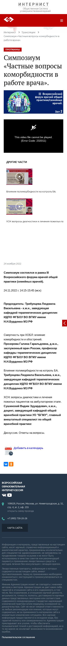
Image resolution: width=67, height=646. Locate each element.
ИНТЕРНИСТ (33, 5)
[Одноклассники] (11, 464)
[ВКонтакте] (6, 464)
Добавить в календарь (28, 448)
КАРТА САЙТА (14, 527)
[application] (33, 136)
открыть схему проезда (20, 511)
